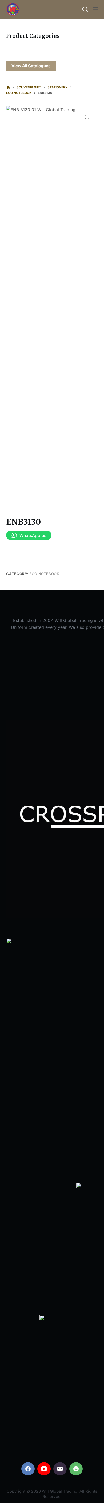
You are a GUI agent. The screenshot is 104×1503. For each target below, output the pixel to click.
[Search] (85, 9)
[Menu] (95, 9)
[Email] (60, 1468)
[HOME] (8, 87)
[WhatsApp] (76, 1468)
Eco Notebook (44, 574)
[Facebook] (28, 1468)
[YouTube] (44, 1468)
